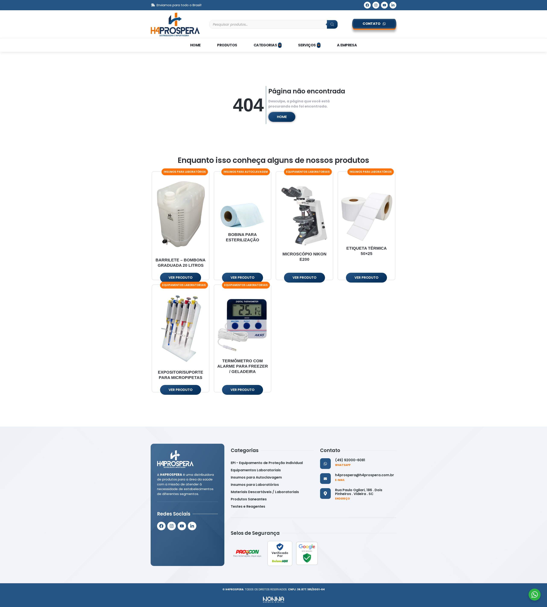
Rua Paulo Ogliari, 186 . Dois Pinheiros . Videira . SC (358, 492)
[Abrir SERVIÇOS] (319, 45)
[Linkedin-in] (393, 5)
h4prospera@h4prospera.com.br (364, 475)
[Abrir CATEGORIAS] (280, 45)
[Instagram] (375, 5)
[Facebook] (367, 5)
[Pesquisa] (332, 24)
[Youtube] (384, 5)
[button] (185, 171)
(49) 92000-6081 (350, 460)
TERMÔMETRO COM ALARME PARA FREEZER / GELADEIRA (242, 366)
